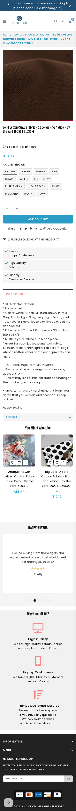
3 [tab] (35, 600)
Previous (6, 85)
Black (9, 179)
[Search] (55, 21)
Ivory (28, 194)
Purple (41, 171)
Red (54, 171)
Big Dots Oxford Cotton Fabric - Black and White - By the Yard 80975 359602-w (57, 481)
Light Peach (37, 186)
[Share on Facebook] (20, 228)
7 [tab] (49, 600)
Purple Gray (13, 186)
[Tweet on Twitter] (25, 228)
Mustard (11, 194)
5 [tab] (42, 600)
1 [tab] (28, 600)
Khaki (56, 186)
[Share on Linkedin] (35, 228)
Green (25, 171)
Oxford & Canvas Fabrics (31, 34)
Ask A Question (57, 229)
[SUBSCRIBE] (68, 778)
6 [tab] (45, 600)
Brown (10, 171)
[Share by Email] (40, 228)
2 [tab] (31, 600)
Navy (42, 194)
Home (7, 34)
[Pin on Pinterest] (30, 228)
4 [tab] (38, 600)
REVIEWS (11, 417)
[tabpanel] (38, 563)
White (24, 179)
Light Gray (42, 179)
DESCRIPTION (14, 293)
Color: (14, 164)
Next (70, 85)
